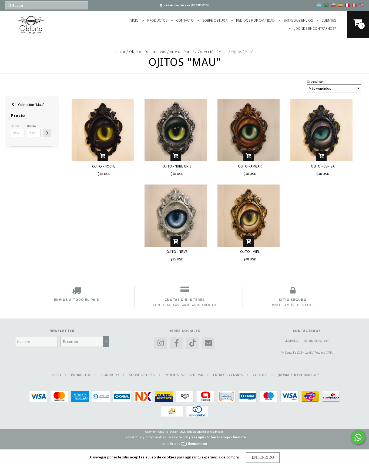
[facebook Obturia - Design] (176, 343)
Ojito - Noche (104, 166)
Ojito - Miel (250, 251)
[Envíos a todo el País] (76, 291)
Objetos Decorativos (147, 51)
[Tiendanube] (184, 445)
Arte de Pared (182, 51)
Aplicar (47, 133)
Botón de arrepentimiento (226, 437)
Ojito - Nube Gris (177, 166)
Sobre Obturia (214, 20)
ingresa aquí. (195, 437)
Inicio (134, 20)
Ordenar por (315, 81)
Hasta (31, 126)
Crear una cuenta (177, 5)
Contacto (184, 20)
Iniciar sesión (201, 5)
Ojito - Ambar (250, 166)
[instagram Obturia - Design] (160, 343)
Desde (15, 126)
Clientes (328, 20)
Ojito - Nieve (176, 251)
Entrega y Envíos (298, 20)
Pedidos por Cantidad (255, 20)
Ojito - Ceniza (323, 166)
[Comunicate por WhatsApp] (358, 437)
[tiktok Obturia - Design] (192, 343)
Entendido (263, 457)
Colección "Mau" (212, 51)
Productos (156, 20)
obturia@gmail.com (316, 341)
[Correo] (208, 343)
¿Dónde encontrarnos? (314, 28)
